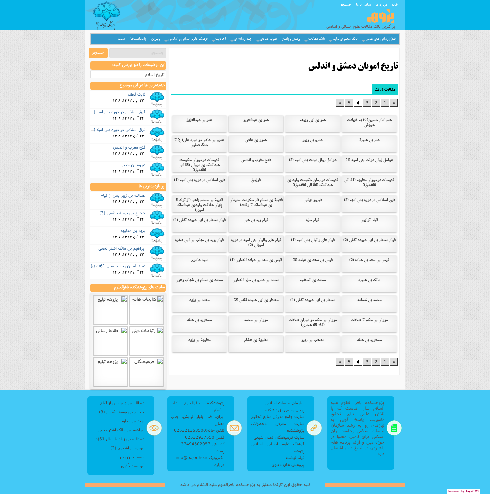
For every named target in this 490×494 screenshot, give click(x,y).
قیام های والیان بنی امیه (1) (313, 240)
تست (121, 39)
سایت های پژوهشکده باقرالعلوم (139, 287)
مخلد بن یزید (199, 300)
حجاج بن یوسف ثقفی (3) (122, 212)
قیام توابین (369, 220)
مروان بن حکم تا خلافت (369, 320)
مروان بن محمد (256, 320)
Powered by (463, 491)
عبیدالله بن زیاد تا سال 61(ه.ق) (118, 265)
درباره (219, 464)
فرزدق (256, 180)
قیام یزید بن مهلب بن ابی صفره (199, 240)
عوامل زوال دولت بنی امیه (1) (369, 160)
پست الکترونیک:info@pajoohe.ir (200, 454)
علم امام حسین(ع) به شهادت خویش (369, 123)
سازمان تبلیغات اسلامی (284, 403)
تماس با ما (363, 4)
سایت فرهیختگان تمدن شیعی (279, 437)
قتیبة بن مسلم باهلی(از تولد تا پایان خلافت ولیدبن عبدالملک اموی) (199, 205)
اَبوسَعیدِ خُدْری (132, 466)
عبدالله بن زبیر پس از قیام (123, 195)
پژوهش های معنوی (288, 464)
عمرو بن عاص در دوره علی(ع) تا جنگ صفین (199, 143)
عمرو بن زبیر (313, 140)
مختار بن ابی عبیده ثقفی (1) (312, 300)
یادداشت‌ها (138, 39)
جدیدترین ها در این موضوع (142, 85)
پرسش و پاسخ (291, 39)
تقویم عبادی (268, 39)
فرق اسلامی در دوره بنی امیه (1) (199, 180)
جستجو (346, 4)
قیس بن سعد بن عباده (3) (313, 260)
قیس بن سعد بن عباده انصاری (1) (256, 260)
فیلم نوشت (295, 457)
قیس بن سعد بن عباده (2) (369, 260)
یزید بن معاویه (133, 230)
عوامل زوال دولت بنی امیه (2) (313, 160)
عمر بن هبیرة (369, 140)
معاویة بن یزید (199, 340)
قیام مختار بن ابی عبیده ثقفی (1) (199, 220)
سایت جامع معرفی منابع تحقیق (277, 416)
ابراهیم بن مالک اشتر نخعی (121, 248)
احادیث (220, 39)
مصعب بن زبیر (312, 340)
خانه (395, 4)
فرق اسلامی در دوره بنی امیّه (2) (369, 200)
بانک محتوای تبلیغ (345, 39)
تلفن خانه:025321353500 (199, 430)
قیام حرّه (312, 220)
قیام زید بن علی (256, 220)
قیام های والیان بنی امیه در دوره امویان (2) (256, 243)
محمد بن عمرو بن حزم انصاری (256, 280)
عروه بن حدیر (133, 164)
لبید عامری (199, 260)
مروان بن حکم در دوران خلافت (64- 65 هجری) (313, 323)
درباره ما (381, 4)
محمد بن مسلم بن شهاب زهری (199, 280)
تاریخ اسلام (155, 74)
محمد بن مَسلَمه (369, 300)
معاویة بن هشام (256, 340)
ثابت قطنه (136, 94)
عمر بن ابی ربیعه (313, 120)
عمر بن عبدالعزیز (256, 120)
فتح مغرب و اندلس (256, 160)
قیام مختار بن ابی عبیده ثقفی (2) (369, 240)
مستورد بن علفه (199, 320)
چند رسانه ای (243, 39)
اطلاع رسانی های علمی (381, 39)
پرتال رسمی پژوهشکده (284, 410)
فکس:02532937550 (204, 437)
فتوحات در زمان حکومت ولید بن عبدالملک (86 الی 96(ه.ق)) (312, 183)
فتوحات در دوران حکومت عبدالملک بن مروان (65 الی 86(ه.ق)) (199, 165)
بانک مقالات (316, 39)
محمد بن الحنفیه (313, 280)
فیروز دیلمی (313, 200)
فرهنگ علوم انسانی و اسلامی (188, 39)
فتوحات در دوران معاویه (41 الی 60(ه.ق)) (369, 183)
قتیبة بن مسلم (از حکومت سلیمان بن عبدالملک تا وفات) (256, 203)
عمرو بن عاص (256, 140)
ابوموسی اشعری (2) (127, 448)
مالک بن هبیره (369, 280)
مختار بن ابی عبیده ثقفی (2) (256, 300)
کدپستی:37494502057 (202, 444)
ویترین (155, 39)
